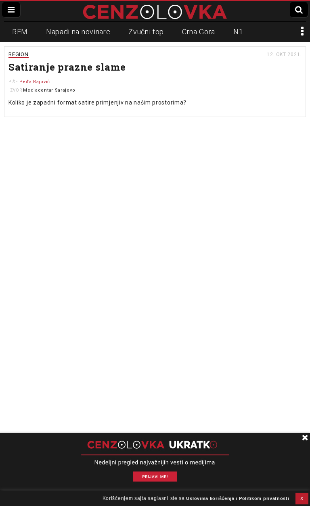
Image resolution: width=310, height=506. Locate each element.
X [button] (302, 498)
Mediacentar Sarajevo (49, 90)
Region (18, 54)
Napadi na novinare (78, 31)
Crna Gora (198, 31)
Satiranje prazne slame (67, 67)
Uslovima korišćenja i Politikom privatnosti (237, 498)
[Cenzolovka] (155, 11)
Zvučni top (146, 31)
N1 (238, 31)
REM (20, 31)
